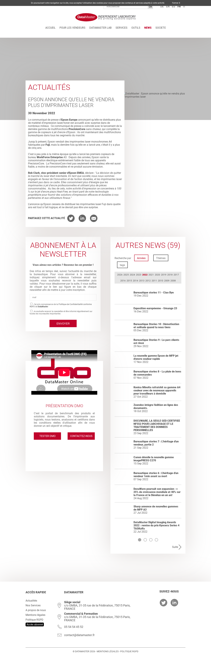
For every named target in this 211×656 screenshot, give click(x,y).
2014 (135, 280)
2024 (132, 274)
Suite (175, 547)
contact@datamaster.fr (79, 635)
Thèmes (161, 258)
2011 (154, 280)
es (173, 6)
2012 (148, 280)
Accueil (50, 27)
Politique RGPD (34, 619)
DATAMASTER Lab (100, 27)
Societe (160, 27)
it (184, 6)
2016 (123, 280)
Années (141, 258)
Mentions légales (35, 615)
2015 (129, 280)
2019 (163, 274)
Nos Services (33, 605)
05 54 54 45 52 (73, 627)
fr (179, 6)
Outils (135, 27)
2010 (160, 280)
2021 (151, 274)
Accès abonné (35, 624)
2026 (119, 274)
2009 (166, 280)
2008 (173, 280)
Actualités (31, 600)
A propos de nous (36, 610)
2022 (145, 274)
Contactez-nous (81, 436)
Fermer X (176, 3)
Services (121, 27)
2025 (126, 274)
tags (122, 265)
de (162, 6)
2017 (176, 274)
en (167, 6)
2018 (170, 274)
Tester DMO (47, 436)
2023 (138, 274)
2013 (141, 280)
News (147, 27)
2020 (157, 274)
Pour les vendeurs (72, 27)
